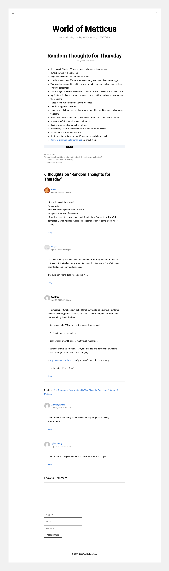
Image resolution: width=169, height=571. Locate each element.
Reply (50, 233)
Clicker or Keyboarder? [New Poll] (60, 160)
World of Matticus (84, 29)
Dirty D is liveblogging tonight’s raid (66, 140)
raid (90, 157)
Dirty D (54, 246)
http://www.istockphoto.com (63, 360)
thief (100, 157)
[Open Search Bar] (156, 12)
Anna (53, 189)
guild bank (61, 157)
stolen (95, 157)
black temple (52, 157)
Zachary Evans (58, 404)
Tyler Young (56, 443)
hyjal (67, 157)
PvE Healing (83, 157)
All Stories (51, 154)
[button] (13, 12)
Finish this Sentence (54, 162)
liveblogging (74, 157)
